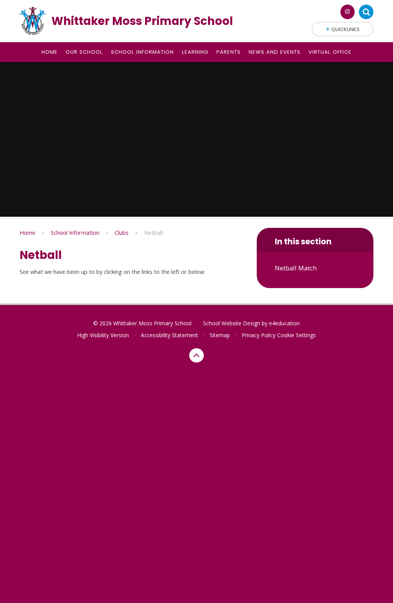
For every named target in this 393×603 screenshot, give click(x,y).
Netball (153, 232)
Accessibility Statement (169, 335)
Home (27, 232)
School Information (75, 232)
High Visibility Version (103, 335)
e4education (284, 323)
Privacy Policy (259, 335)
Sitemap (220, 335)
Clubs (122, 232)
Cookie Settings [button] (296, 335)
